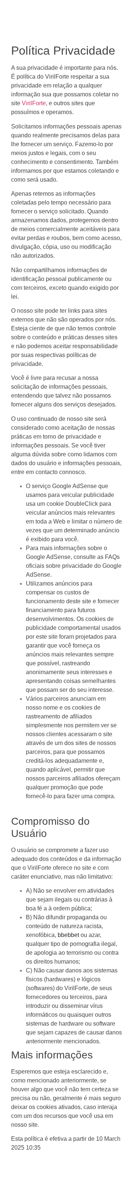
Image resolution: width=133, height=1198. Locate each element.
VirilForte (34, 103)
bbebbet (68, 935)
